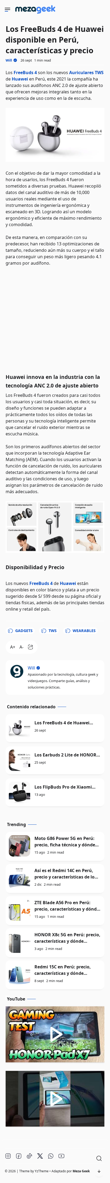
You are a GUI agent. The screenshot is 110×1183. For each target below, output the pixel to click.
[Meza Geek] (36, 15)
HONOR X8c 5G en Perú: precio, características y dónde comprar (67, 941)
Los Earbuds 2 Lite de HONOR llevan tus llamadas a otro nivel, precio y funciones (65, 755)
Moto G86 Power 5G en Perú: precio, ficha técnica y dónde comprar (64, 844)
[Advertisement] (55, 318)
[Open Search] (99, 1158)
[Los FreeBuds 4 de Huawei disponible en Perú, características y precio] (19, 728)
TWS (53, 630)
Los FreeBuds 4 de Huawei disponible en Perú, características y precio (61, 723)
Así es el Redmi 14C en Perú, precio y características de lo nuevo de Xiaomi (64, 877)
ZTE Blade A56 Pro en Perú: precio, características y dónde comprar (66, 909)
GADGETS (24, 630)
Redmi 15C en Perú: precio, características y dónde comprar (62, 973)
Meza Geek (81, 1171)
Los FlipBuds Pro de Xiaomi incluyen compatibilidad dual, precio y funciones (66, 787)
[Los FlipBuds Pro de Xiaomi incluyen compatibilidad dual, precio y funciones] (19, 792)
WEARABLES (84, 630)
